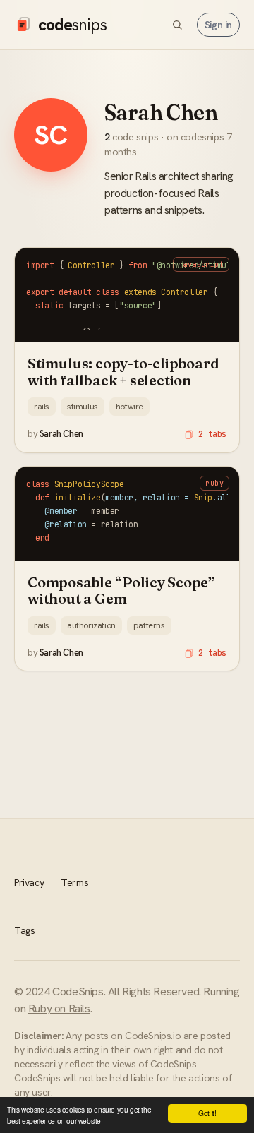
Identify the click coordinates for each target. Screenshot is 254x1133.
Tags (24, 930)
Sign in (218, 24)
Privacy (29, 882)
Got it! (207, 1113)
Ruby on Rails (59, 1008)
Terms (74, 882)
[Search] (177, 24)
